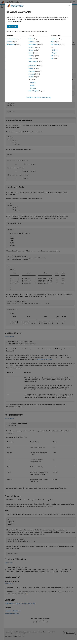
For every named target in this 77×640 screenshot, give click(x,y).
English (32, 85)
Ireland (31, 56)
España (31, 47)
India (52, 41)
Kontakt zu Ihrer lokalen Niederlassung (39, 97)
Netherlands (32, 65)
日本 (52, 56)
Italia (30, 58)
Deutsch (32, 82)
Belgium (31, 39)
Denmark (31, 41)
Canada (9, 41)
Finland (31, 50)
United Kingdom (33, 91)
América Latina (11, 39)
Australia (53, 39)
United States (11, 44)
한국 (52, 58)
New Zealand (55, 44)
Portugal (31, 74)
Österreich (32, 71)
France (31, 53)
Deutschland (32, 44)
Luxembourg (32, 61)
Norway (31, 68)
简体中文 (55, 50)
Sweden (31, 77)
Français (33, 88)
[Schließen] (69, 5)
